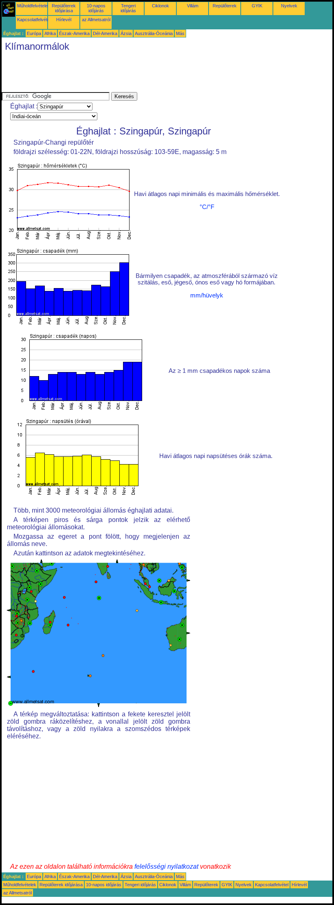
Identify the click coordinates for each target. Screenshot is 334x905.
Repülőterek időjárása (64, 8)
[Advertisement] (150, 73)
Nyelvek (289, 5)
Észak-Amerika (74, 33)
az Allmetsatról (96, 19)
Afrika (50, 33)
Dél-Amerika (105, 33)
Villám (192, 5)
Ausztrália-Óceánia (154, 33)
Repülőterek (225, 5)
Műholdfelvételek (33, 5)
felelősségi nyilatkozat (166, 866)
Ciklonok (160, 5)
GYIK (257, 5)
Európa (34, 33)
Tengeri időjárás (128, 8)
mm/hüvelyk (206, 295)
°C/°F (207, 207)
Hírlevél (63, 19)
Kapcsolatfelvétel (34, 19)
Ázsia (126, 33)
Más (180, 33)
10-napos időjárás (96, 8)
